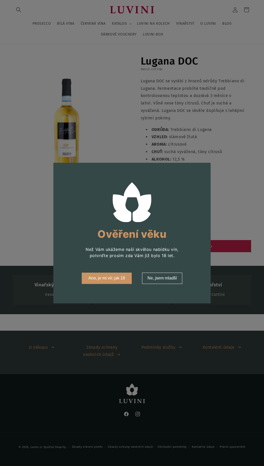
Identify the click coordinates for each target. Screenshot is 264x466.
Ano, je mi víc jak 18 (106, 278)
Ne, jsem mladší (162, 278)
